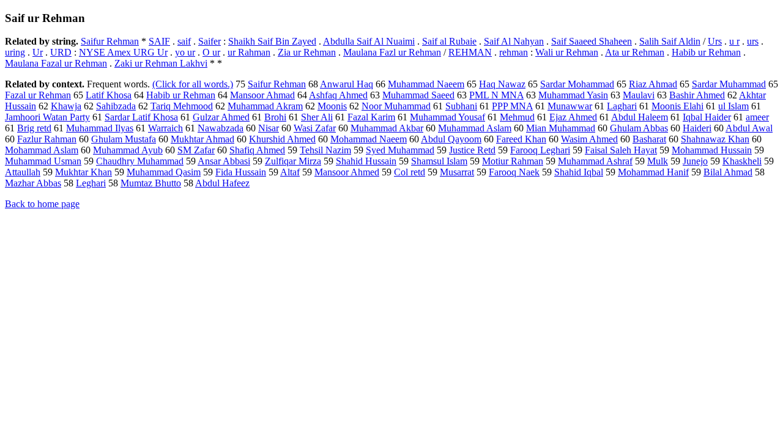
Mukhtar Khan (83, 172)
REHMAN (470, 52)
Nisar (268, 128)
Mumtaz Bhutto (151, 183)
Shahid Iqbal (578, 172)
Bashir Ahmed (697, 95)
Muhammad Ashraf (595, 161)
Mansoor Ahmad (262, 95)
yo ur (185, 52)
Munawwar (569, 106)
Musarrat (457, 172)
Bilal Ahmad (727, 172)
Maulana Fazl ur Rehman (392, 52)
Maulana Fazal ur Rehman (56, 63)
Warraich (165, 128)
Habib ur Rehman (706, 52)
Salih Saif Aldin (669, 41)
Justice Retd (472, 150)
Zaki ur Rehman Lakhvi (160, 63)
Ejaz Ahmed (573, 117)
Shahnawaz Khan (715, 139)
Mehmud (517, 117)
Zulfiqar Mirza (293, 161)
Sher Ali (317, 117)
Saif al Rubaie (449, 41)
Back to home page (42, 204)
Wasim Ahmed (589, 139)
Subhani (461, 106)
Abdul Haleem (639, 117)
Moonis (332, 106)
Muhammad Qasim (164, 172)
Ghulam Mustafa (123, 139)
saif (184, 41)
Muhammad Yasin (573, 95)
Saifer (209, 41)
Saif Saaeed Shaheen (591, 41)
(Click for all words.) (192, 84)
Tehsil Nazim (325, 150)
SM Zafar (196, 150)
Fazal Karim (371, 117)
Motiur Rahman (512, 161)
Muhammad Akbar (387, 128)
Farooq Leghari (540, 150)
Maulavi (639, 95)
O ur (211, 52)
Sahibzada (116, 106)
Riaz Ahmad (653, 84)
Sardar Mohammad (577, 84)
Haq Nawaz (502, 84)
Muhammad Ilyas (99, 128)
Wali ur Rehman (566, 52)
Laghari (622, 106)
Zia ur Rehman (307, 52)
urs (753, 41)
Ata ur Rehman (634, 52)
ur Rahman (249, 52)
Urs (715, 41)
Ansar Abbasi (224, 161)
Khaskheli (742, 161)
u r (734, 41)
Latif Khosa (109, 95)
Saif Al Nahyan (514, 41)
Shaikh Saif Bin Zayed (272, 41)
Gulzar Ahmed (221, 117)
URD (61, 52)
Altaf (290, 172)
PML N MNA (496, 95)
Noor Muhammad (396, 106)
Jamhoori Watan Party (47, 117)
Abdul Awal (749, 128)
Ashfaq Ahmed (338, 95)
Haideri (697, 128)
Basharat (649, 139)
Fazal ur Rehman (38, 95)
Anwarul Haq (346, 84)
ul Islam (733, 106)
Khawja (66, 106)
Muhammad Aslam (474, 128)
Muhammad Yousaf (447, 117)
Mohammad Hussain (712, 150)
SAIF (159, 41)
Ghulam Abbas (639, 128)
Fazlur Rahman (46, 139)
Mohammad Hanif (653, 172)
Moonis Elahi (677, 106)
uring (15, 52)
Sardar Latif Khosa (141, 117)
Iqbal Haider (707, 117)
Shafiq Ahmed (257, 150)
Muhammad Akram (265, 106)
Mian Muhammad (560, 128)
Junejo (695, 161)
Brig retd (34, 128)
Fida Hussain (240, 172)
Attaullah (22, 172)
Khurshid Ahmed (282, 139)
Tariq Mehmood (181, 106)
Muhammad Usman (43, 161)
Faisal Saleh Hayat (621, 150)
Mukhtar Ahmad (202, 139)
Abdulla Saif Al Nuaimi (369, 41)
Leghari (91, 183)
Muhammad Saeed (418, 95)
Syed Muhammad (400, 150)
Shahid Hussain (366, 161)
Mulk (657, 161)
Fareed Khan (521, 139)
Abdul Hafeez (222, 183)
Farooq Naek (514, 172)
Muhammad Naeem (426, 84)
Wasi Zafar (315, 128)
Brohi (275, 117)
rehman (513, 52)
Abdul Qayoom (451, 139)
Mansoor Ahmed (346, 172)
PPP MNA (512, 106)
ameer (757, 117)
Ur (37, 52)
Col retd (409, 172)
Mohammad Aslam (41, 150)
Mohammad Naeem (368, 139)
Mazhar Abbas (33, 183)
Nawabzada (220, 128)
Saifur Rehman (110, 41)
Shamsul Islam (439, 161)
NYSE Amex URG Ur (123, 52)
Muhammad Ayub (128, 150)
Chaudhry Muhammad (140, 161)
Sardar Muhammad (729, 84)
